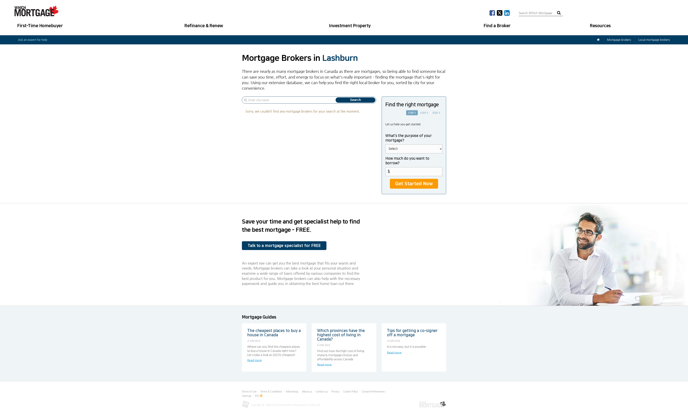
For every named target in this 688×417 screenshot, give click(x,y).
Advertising (292, 391)
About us (307, 391)
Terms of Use (249, 391)
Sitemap (246, 395)
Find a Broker (497, 25)
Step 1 (412, 112)
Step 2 (424, 112)
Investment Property (350, 25)
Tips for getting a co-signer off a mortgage (412, 332)
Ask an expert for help (32, 39)
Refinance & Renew (203, 25)
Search (355, 100)
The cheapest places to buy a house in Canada (274, 332)
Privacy (335, 391)
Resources (600, 25)
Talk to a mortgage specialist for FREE (284, 245)
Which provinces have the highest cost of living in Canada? (341, 334)
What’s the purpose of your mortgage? (408, 138)
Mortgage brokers (619, 39)
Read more (254, 360)
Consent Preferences (373, 391)
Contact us (322, 391)
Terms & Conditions (271, 391)
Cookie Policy (350, 391)
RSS (257, 395)
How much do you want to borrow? (407, 160)
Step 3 (436, 112)
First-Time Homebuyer (40, 25)
